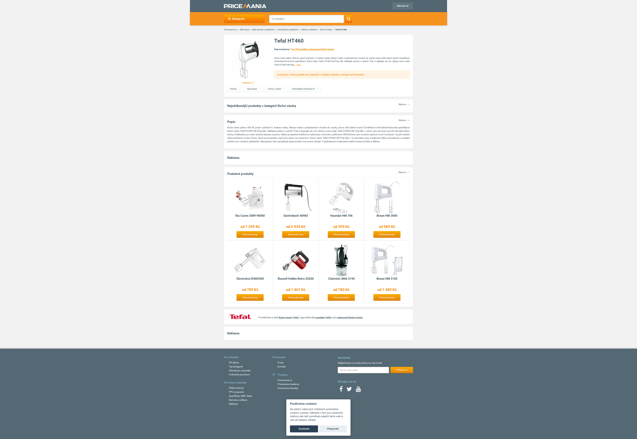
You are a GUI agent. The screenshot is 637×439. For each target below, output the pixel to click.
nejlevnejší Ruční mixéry (350, 317)
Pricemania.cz (230, 29)
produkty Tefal (323, 317)
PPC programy (236, 392)
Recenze (252, 89)
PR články (234, 362)
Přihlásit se (403, 6)
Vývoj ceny (274, 89)
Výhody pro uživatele (239, 370)
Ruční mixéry (326, 29)
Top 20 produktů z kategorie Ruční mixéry (312, 49)
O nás (280, 362)
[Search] (348, 19)
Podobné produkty (303, 89)
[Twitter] (349, 390)
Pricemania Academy (288, 384)
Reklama (233, 404)
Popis (233, 89)
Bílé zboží (244, 29)
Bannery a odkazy (238, 400)
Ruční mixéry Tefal (288, 317)
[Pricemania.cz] (245, 6)
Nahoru (402, 104)
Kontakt (282, 366)
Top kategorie (236, 366)
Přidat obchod (236, 388)
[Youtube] (358, 390)
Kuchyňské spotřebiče (288, 29)
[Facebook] (341, 390)
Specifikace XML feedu (240, 396)
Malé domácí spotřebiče (263, 29)
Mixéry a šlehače (309, 29)
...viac (298, 64)
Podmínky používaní (239, 374)
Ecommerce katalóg (288, 388)
